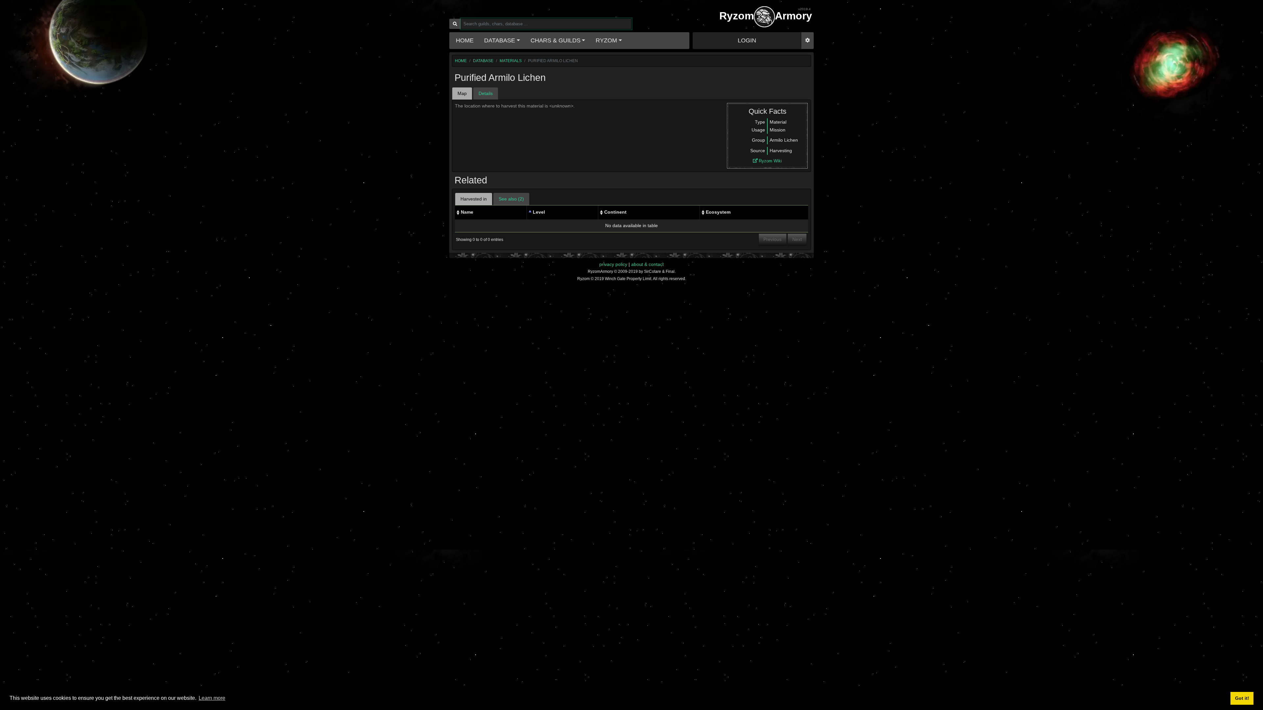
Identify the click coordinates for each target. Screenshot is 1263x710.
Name (467, 212)
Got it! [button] (1242, 698)
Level (539, 212)
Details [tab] (486, 93)
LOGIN (747, 40)
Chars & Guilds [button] (556, 40)
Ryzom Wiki (769, 160)
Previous (772, 239)
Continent (615, 212)
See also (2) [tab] (511, 198)
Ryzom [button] (606, 40)
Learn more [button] (212, 698)
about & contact (647, 264)
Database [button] (499, 40)
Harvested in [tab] (473, 198)
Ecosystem (718, 212)
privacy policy (613, 264)
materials (511, 61)
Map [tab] (462, 93)
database (483, 61)
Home (465, 40)
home (461, 61)
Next (797, 239)
